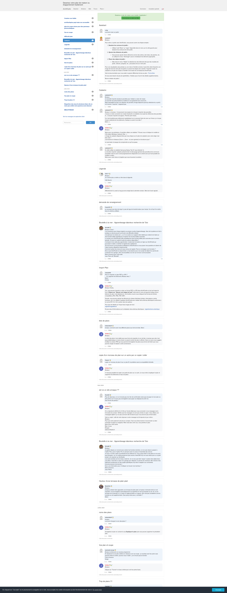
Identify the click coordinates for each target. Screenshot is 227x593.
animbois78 (108, 95)
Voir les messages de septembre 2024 (74, 116)
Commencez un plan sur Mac (131, 18)
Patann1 (107, 360)
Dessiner (75, 9)
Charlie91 (107, 586)
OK (90, 122)
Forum (95, 9)
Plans (101, 9)
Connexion (143, 9)
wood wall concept (109, 550)
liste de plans (104, 320)
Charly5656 (108, 272)
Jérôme (107, 128)
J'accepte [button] (218, 590)
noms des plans (105, 512)
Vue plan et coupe (106, 545)
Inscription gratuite (154, 9)
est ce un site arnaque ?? (109, 390)
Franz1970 (107, 207)
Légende (102, 168)
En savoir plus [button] (97, 590)
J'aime (109, 34)
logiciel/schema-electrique (152, 309)
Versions (83, 9)
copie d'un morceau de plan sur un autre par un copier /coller (123, 355)
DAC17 (107, 173)
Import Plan (103, 267)
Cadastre (102, 90)
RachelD (107, 395)
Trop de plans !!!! (105, 581)
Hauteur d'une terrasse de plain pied (113, 481)
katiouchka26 (108, 326)
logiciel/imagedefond (111, 306)
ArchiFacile (67, 9)
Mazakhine (107, 486)
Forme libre (151, 73)
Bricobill (107, 227)
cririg (106, 30)
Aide (89, 9)
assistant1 (107, 38)
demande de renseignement (110, 202)
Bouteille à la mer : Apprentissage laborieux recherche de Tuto (123, 222)
